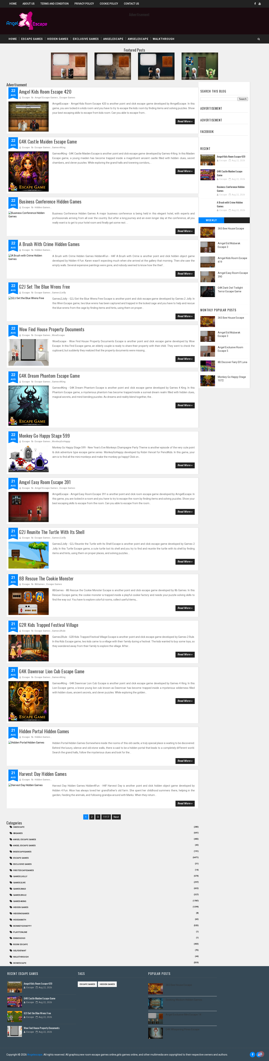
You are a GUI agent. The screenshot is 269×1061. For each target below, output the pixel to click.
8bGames (40, 584)
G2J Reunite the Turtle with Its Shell (51, 531)
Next (116, 816)
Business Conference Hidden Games (50, 201)
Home (13, 3)
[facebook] (255, 3)
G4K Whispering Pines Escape (182, 1029)
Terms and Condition (54, 3)
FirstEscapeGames (23, 870)
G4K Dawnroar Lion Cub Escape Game (52, 671)
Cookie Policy (109, 3)
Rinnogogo (19, 938)
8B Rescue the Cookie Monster (46, 578)
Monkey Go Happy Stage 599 (44, 435)
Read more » (185, 121)
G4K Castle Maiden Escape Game (48, 141)
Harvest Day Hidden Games (43, 773)
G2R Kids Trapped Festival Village (49, 624)
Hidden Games (57, 38)
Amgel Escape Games (46, 97)
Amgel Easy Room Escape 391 (45, 482)
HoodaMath (19, 920)
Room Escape (20, 944)
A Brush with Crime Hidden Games (49, 244)
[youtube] (260, 3)
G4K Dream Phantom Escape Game (49, 375)
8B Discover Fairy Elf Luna (232, 362)
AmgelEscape (138, 38)
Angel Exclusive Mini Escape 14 (183, 1014)
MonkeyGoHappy (61, 441)
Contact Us (131, 3)
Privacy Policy (84, 3)
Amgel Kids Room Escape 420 (45, 91)
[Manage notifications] (261, 1054)
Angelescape (113, 38)
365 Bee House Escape (231, 228)
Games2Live (19, 882)
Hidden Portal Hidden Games (44, 731)
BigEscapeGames (22, 852)
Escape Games (32, 38)
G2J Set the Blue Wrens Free (44, 286)
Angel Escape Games (24, 845)
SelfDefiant (19, 950)
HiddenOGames (21, 913)
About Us (29, 3)
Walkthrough (163, 38)
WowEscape (58, 335)
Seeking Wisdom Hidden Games (184, 999)
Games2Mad (19, 889)
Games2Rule (59, 631)
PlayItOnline (20, 932)
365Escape (18, 827)
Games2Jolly (59, 292)
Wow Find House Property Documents (52, 329)
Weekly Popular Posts (211, 221)
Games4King (58, 147)
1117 (106, 816)
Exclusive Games (86, 38)
